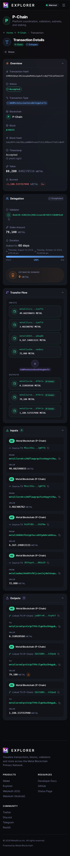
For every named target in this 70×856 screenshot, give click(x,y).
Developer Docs (47, 780)
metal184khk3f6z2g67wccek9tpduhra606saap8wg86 (33, 535)
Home (9, 32)
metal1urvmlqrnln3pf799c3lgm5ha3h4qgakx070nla (33, 626)
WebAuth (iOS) (11, 791)
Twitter (7, 812)
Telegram (8, 822)
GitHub (42, 785)
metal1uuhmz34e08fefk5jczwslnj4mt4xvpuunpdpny (33, 573)
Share (11, 51)
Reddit (7, 827)
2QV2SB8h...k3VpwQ (45, 654)
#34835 (10, 130)
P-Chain (22, 32)
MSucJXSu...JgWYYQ (34, 448)
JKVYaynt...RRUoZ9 (34, 562)
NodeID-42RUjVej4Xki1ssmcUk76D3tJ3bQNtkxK (38, 215)
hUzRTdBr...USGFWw (34, 524)
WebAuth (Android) (14, 796)
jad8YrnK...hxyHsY (45, 615)
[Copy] (9, 219)
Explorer (8, 785)
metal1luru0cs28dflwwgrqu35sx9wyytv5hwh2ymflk (33, 458)
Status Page (45, 791)
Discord (7, 817)
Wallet (6, 780)
